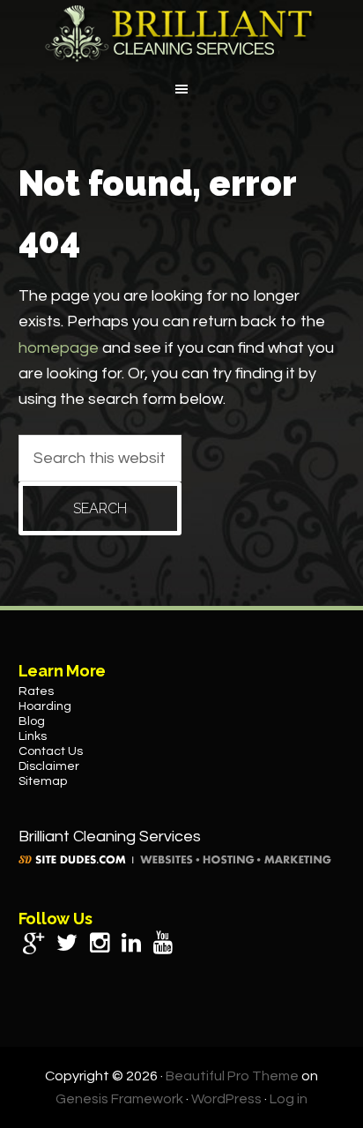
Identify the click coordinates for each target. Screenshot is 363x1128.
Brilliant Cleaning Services (181, 33)
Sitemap (43, 781)
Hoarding (45, 706)
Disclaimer (49, 766)
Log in (288, 1099)
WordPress (226, 1099)
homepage (59, 348)
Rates (36, 691)
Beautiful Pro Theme (232, 1076)
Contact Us (51, 751)
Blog (32, 721)
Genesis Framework (119, 1099)
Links (33, 736)
